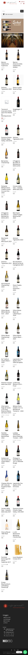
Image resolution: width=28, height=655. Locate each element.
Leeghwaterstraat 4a (9, 629)
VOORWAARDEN (15, 653)
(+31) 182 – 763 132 (9, 634)
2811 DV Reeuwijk (9, 630)
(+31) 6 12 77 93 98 (9, 635)
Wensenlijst (7, 621)
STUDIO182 (22, 653)
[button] (25, 652)
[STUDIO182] (2, 69)
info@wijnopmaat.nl (9, 632)
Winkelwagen (7, 619)
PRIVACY (8, 653)
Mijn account (7, 617)
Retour (6, 622)
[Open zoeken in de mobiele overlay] (12, 11)
